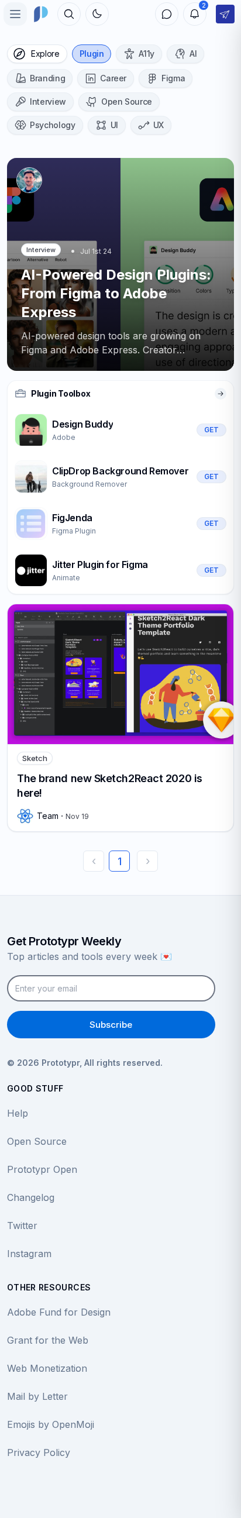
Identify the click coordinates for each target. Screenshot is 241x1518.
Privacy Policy (38, 1452)
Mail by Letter (37, 1396)
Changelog (30, 1197)
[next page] (147, 861)
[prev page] (93, 861)
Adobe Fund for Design (59, 1312)
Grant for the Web (47, 1340)
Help (17, 1113)
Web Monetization (47, 1368)
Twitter (22, 1225)
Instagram (29, 1253)
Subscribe (110, 1024)
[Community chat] (166, 14)
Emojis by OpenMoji (50, 1424)
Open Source (37, 1141)
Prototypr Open (42, 1169)
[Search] (69, 14)
